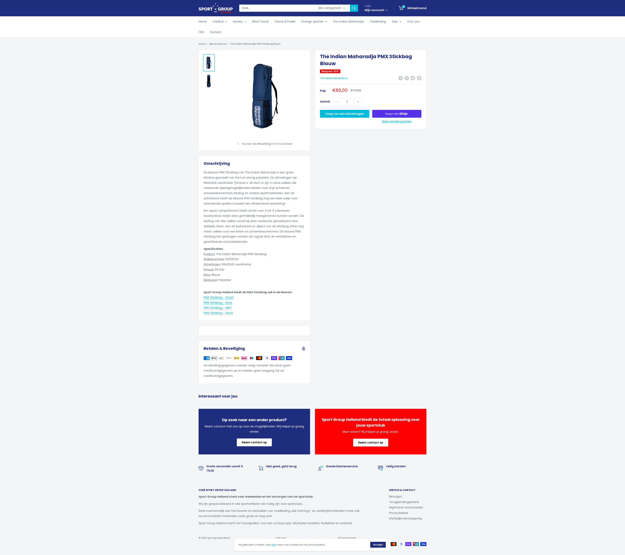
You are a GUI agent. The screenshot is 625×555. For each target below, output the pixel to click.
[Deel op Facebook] (400, 78)
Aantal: (325, 102)
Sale (395, 21)
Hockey (238, 21)
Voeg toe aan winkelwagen (344, 114)
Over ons (413, 21)
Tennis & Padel (284, 21)
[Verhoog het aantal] (358, 101)
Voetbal (218, 21)
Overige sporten (312, 21)
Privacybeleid (398, 513)
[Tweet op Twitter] (413, 78)
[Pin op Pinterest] (406, 78)
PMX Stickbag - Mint (217, 308)
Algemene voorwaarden (406, 507)
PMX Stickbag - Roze (218, 303)
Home (203, 21)
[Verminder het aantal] (336, 101)
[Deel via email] (419, 78)
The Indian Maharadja (348, 21)
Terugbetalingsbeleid (404, 502)
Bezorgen (395, 496)
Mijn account (375, 10)
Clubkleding (378, 21)
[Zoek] (354, 8)
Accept (378, 544)
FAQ (201, 32)
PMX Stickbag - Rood (218, 313)
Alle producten (218, 43)
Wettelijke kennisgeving (405, 518)
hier (274, 544)
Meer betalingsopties (396, 121)
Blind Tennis (260, 21)
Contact (215, 32)
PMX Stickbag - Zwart (219, 297)
